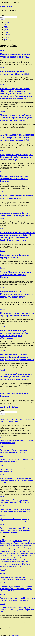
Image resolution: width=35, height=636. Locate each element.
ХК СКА (14, 566)
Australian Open (8, 540)
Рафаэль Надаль (13, 557)
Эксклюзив (18, 566)
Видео (18, 545)
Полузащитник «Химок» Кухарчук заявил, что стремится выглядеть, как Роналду (16, 294)
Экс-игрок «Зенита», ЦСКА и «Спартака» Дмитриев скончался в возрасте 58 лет (17, 510)
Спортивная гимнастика (5, 561)
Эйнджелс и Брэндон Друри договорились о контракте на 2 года (15, 215)
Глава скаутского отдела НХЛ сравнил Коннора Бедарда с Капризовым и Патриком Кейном (17, 357)
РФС (8, 557)
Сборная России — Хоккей (21, 559)
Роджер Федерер (25, 557)
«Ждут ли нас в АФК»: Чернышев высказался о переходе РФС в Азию (14, 501)
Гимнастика (7, 27)
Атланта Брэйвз (24, 543)
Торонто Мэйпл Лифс (13, 564)
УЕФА (19, 564)
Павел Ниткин (22, 555)
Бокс (5, 26)
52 (13, 407)
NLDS (15, 540)
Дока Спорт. (6, 6)
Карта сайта (7, 34)
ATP (2, 540)
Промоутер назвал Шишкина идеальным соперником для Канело (17, 420)
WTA (20, 540)
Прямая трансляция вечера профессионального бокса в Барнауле (14, 178)
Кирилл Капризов (12, 547)
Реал (20, 558)
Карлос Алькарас (4, 547)
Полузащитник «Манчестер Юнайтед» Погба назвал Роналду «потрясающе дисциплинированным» (15, 530)
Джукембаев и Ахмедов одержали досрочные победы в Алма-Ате (13, 451)
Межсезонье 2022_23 (15, 553)
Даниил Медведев (24, 545)
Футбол (6, 31)
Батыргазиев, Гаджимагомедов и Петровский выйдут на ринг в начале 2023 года (16, 157)
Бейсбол (6, 24)
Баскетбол (7, 22)
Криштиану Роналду (8, 549)
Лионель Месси (21, 549)
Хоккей (6, 32)
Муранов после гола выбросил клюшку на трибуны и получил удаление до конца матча (16, 117)
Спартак (30, 559)
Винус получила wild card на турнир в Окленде (14, 256)
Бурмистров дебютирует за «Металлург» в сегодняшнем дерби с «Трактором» (17, 599)
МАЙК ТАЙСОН (13, 551)
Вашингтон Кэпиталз (7, 545)
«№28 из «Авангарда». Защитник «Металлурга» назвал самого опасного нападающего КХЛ (17, 137)
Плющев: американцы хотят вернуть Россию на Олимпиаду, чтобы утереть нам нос (17, 610)
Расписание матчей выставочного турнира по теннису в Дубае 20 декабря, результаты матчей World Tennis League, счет (17, 236)
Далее (16, 407)
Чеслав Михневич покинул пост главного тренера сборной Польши (16, 274)
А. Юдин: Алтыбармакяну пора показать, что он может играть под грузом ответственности (16, 376)
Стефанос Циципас (16, 561)
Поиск (2, 15)
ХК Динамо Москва (7, 566)
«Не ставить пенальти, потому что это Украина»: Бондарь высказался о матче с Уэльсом (16, 480)
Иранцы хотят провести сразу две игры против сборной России (17, 314)
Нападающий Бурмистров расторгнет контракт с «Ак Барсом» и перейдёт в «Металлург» (14, 334)
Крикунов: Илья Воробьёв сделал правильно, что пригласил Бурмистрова (16, 578)
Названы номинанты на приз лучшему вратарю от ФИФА (15, 55)
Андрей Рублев (9, 543)
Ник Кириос (27, 553)
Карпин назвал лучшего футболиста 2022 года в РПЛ (14, 72)
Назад (2, 407)
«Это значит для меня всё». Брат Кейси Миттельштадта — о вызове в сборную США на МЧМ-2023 (16, 589)
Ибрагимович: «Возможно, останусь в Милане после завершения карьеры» (15, 520)
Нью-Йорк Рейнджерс (11, 555)
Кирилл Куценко (22, 547)
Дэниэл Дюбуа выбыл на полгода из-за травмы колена (16, 196)
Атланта (17, 543)
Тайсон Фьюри (24, 561)
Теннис (6, 29)
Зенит (30, 545)
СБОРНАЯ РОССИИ (7, 560)
